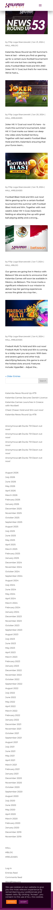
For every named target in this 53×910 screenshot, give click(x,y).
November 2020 (13, 782)
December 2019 (13, 832)
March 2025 (11, 549)
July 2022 (10, 692)
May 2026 (10, 486)
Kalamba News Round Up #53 (21, 39)
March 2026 (11, 495)
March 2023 (11, 657)
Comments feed (13, 877)
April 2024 (10, 598)
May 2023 (10, 648)
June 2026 (10, 481)
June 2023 (10, 643)
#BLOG (14, 45)
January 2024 (12, 612)
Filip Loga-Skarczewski (19, 42)
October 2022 (12, 679)
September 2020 (13, 791)
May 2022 (10, 701)
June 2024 (10, 589)
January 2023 (12, 666)
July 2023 (10, 639)
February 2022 (12, 715)
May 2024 (10, 594)
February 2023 (12, 661)
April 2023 (10, 652)
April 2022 (10, 706)
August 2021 (11, 742)
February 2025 (12, 553)
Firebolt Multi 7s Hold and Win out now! (24, 332)
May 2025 (10, 540)
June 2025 (10, 535)
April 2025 (10, 544)
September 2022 (13, 683)
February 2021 (12, 769)
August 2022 (11, 688)
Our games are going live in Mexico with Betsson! (24, 257)
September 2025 (13, 522)
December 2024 (13, 562)
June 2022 (10, 697)
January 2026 (12, 504)
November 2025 (13, 513)
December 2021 (13, 724)
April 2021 (10, 760)
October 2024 (12, 571)
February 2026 (12, 499)
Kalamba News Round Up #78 (20, 414)
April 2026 (10, 490)
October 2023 (12, 625)
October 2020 (12, 787)
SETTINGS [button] (11, 902)
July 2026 (10, 477)
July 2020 (10, 800)
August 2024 (11, 580)
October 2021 (12, 733)
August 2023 (11, 634)
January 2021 (12, 773)
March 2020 (11, 818)
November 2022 (13, 675)
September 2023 (13, 630)
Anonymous (11, 426)
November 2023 (13, 621)
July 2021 (10, 746)
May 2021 (10, 755)
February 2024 (12, 607)
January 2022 (12, 719)
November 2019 (13, 836)
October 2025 (12, 517)
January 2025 (12, 558)
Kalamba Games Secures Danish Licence (26, 397)
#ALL (7, 45)
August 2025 (11, 526)
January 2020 (12, 827)
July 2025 (10, 531)
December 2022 (13, 670)
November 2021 (13, 728)
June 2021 (10, 751)
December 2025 (13, 508)
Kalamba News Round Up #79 (20, 393)
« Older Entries (12, 376)
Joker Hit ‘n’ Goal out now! (19, 111)
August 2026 (11, 472)
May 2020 (10, 809)
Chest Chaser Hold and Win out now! (24, 410)
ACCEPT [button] (23, 902)
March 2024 (11, 603)
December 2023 (13, 616)
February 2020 (12, 823)
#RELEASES (16, 118)
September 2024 (13, 576)
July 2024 (10, 585)
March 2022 (11, 710)
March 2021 (11, 764)
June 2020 (10, 805)
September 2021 (13, 737)
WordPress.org (13, 881)
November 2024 (13, 567)
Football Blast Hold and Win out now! (25, 184)
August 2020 (11, 796)
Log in (8, 868)
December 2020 (13, 778)
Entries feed (11, 872)
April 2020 (10, 814)
